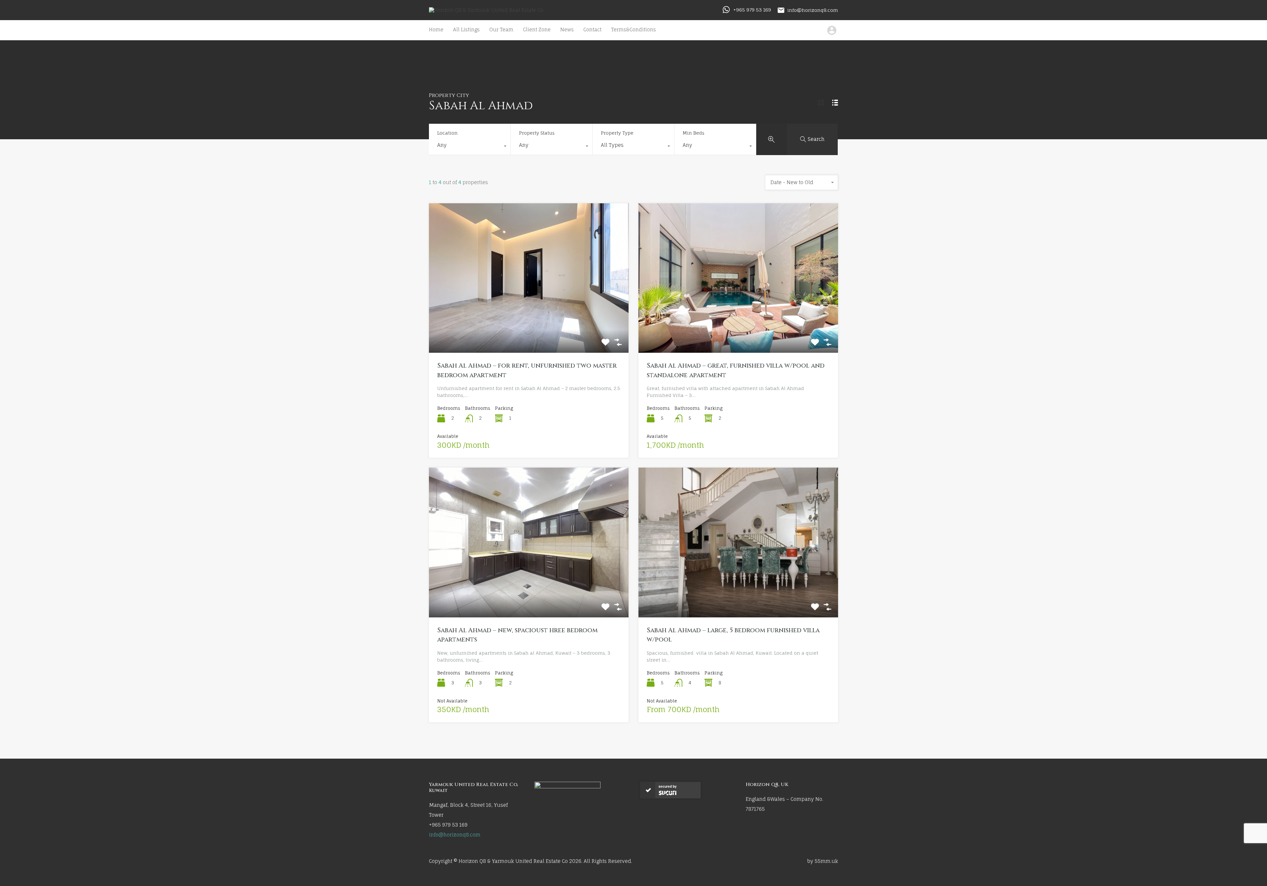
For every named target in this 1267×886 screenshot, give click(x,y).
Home (436, 29)
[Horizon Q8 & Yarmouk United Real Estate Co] (486, 10)
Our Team (501, 29)
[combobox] (469, 147)
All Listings (466, 29)
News (567, 29)
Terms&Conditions (633, 29)
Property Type (617, 133)
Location (447, 133)
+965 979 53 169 (752, 10)
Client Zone (537, 29)
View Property (528, 323)
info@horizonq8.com (812, 10)
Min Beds (693, 133)
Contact (592, 29)
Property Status (537, 133)
